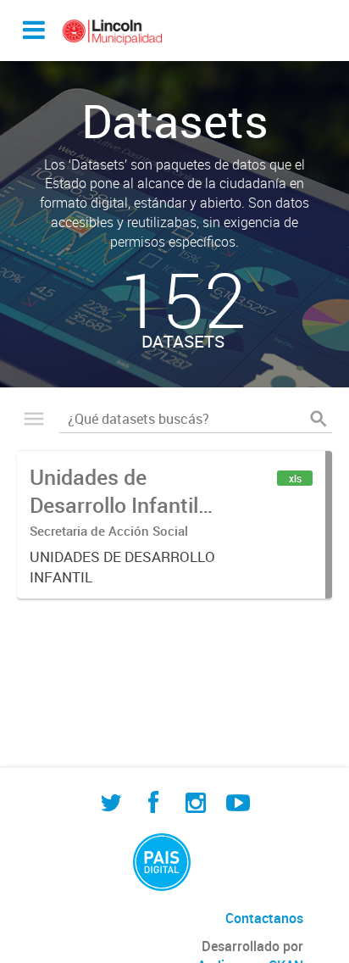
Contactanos (264, 918)
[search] (318, 418)
